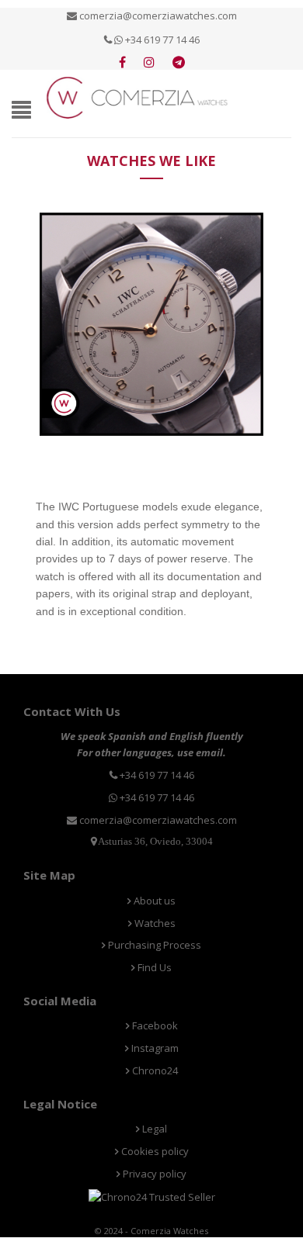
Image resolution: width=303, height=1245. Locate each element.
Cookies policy (154, 1151)
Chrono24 (154, 1070)
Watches (154, 923)
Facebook (154, 1025)
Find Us (153, 967)
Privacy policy (153, 1174)
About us (153, 901)
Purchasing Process (153, 945)
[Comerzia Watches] (138, 96)
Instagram (154, 1048)
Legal (153, 1129)
